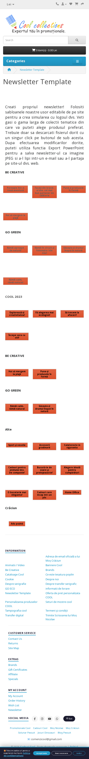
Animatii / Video (15, 565)
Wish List (13, 705)
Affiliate (13, 674)
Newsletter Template (32, 70)
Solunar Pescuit (26, 732)
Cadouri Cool (40, 728)
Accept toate (41, 753)
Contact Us (15, 639)
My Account (15, 696)
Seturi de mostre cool (59, 602)
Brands (50, 570)
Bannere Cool (54, 565)
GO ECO (10, 588)
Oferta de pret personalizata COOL (63, 595)
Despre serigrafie (15, 584)
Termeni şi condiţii (57, 610)
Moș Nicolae (56, 728)
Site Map (13, 648)
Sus (70, 718)
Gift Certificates (17, 669)
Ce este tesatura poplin (60, 574)
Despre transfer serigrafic (61, 584)
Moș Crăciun (72, 728)
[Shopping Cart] (76, 4)
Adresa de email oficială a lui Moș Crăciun (63, 558)
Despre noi (52, 579)
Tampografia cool (16, 610)
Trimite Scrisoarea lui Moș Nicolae (61, 617)
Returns (13, 643)
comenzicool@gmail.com (46, 739)
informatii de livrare (58, 588)
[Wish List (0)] (70, 4)
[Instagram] (42, 719)
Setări (79, 753)
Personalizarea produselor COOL (21, 604)
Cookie (9, 579)
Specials (13, 679)
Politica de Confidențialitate (17, 754)
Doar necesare (61, 753)
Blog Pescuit (64, 732)
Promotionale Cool (20, 728)
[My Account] (64, 4)
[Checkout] (82, 4)
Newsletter (15, 710)
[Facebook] (35, 719)
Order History (16, 700)
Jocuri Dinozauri (46, 732)
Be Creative (12, 570)
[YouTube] (50, 719)
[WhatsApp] (57, 719)
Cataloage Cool (14, 574)
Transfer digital (14, 615)
